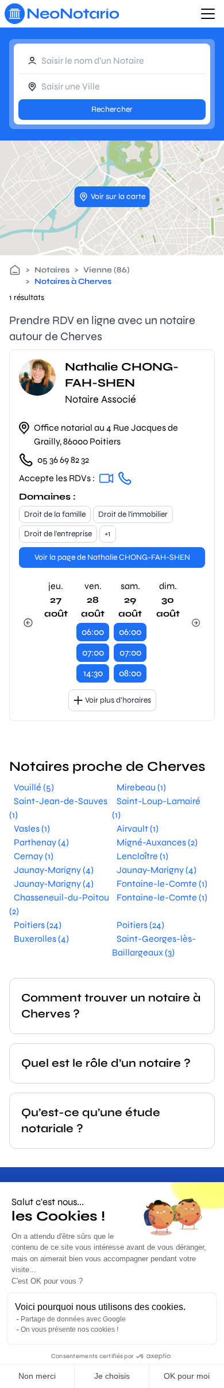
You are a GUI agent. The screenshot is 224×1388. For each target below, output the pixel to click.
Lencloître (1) (142, 856)
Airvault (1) (138, 828)
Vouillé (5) (34, 787)
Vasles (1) (32, 828)
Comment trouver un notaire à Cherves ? (110, 1006)
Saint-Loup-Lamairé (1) (156, 808)
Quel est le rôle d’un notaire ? (106, 1063)
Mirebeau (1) (141, 787)
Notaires (51, 270)
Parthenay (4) (41, 842)
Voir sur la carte (118, 196)
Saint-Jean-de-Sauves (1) (58, 808)
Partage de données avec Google (73, 1319)
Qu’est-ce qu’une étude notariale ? (90, 1120)
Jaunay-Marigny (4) (54, 869)
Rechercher (112, 109)
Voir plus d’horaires (118, 700)
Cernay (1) (33, 856)
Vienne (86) (106, 270)
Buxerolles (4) (41, 938)
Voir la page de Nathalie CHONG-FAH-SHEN (112, 557)
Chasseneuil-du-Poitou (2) (59, 904)
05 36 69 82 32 (63, 459)
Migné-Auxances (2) (157, 842)
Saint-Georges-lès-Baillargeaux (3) (154, 945)
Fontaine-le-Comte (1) (162, 883)
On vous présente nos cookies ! (69, 1329)
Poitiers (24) (37, 924)
